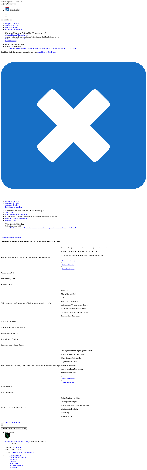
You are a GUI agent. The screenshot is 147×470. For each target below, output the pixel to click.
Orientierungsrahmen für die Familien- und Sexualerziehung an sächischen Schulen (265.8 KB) (43, 48)
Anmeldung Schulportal (17, 457)
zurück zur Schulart (11, 27)
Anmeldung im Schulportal (46, 52)
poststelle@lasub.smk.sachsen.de (23, 452)
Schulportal (13, 459)
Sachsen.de (13, 467)
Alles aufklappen (11, 35)
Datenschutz (13, 463)
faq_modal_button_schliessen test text (14, 428)
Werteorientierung (68, 261)
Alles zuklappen (22, 35)
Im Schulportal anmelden (13, 29)
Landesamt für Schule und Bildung (17, 441)
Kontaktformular (10, 41)
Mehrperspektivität (68, 378)
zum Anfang (9, 212)
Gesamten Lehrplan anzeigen (11, 237)
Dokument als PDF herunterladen (16, 39)
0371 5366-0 (16, 447)
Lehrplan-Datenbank (12, 24)
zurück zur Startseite (12, 25)
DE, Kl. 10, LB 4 (68, 265)
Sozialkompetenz (68, 382)
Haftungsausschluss (16, 465)
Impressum (13, 461)
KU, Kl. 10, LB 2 (68, 269)
